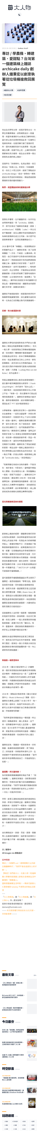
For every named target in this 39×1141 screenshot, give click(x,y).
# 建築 (32, 1121)
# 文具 (15, 1129)
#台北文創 (7, 95)
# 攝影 (6, 1125)
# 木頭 (6, 1129)
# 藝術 (24, 1121)
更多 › (35, 975)
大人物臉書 (23, 896)
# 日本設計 (15, 1121)
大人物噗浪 (8, 896)
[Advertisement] (19, 944)
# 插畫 (15, 1125)
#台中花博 (21, 90)
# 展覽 (32, 1129)
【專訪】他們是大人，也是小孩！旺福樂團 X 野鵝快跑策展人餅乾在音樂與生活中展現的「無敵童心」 (19, 876)
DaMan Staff (23, 48)
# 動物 (6, 1121)
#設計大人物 (8, 90)
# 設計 (32, 1125)
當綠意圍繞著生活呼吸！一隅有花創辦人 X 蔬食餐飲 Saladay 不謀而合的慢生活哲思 (19, 886)
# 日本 (24, 1125)
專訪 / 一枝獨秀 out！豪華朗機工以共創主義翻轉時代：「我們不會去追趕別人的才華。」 (19, 866)
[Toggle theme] (19, 15)
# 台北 (24, 1129)
